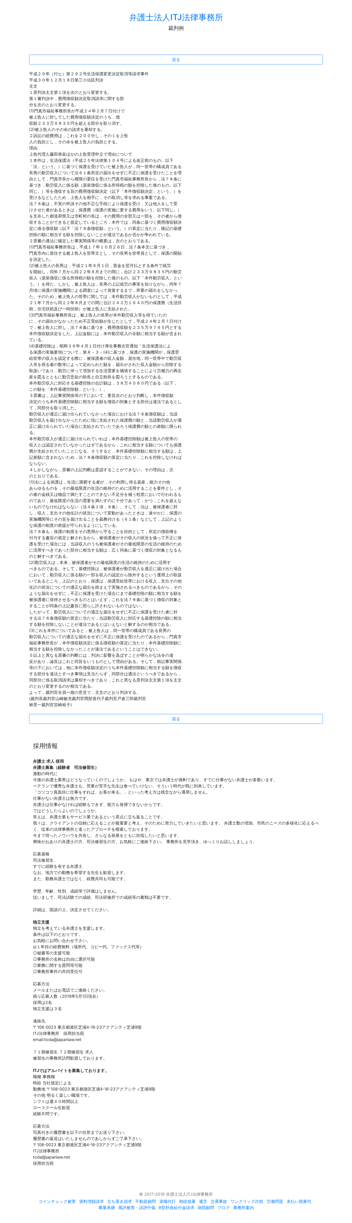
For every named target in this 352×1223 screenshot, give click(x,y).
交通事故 (219, 1201)
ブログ (223, 1207)
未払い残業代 (299, 1201)
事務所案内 (243, 1207)
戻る (176, 59)
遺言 (203, 1201)
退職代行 (167, 1201)
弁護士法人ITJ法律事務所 (176, 17)
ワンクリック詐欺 (246, 1201)
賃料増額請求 (91, 1201)
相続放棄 (187, 1201)
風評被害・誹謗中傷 (136, 1207)
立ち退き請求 (119, 1201)
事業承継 (106, 1207)
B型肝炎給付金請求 (176, 1207)
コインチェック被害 (57, 1201)
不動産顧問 (145, 1201)
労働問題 (275, 1201)
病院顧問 (206, 1207)
